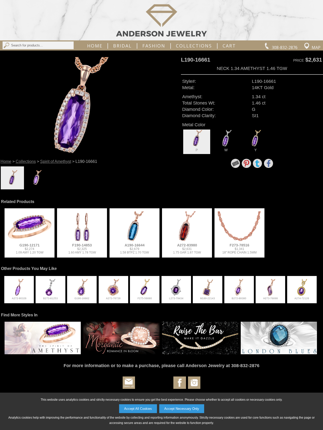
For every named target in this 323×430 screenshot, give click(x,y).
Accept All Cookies (138, 409)
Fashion (153, 45)
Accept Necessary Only (181, 409)
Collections (194, 45)
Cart (229, 45)
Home (94, 45)
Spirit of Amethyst (55, 161)
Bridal (122, 45)
